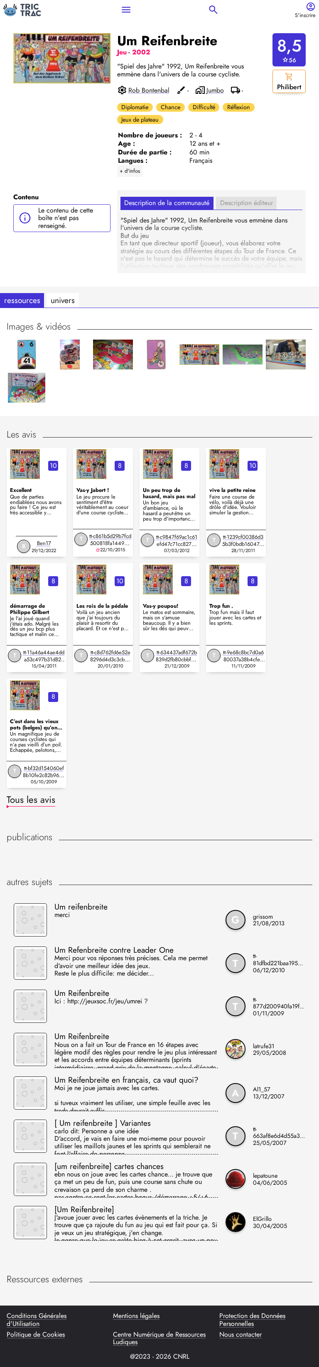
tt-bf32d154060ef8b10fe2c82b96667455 (44, 775)
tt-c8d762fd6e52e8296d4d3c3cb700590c (110, 659)
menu (126, 9)
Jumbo (215, 90)
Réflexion (238, 107)
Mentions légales (136, 1316)
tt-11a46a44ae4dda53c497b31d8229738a (43, 659)
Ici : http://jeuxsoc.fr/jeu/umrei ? (101, 1002)
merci (62, 915)
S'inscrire (305, 15)
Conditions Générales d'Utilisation (36, 1320)
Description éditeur (246, 203)
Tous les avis (31, 799)
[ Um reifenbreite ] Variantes (102, 1122)
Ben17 (44, 543)
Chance (170, 107)
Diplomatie (134, 107)
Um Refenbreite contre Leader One (114, 949)
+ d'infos (130, 171)
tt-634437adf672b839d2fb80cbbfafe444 (177, 659)
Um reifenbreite (81, 906)
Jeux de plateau (140, 119)
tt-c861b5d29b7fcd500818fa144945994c (110, 543)
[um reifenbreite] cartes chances (109, 1166)
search (213, 9)
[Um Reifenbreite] (84, 1209)
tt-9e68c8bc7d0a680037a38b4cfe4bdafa (243, 659)
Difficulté (204, 107)
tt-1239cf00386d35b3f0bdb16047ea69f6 (243, 544)
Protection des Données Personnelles (252, 1320)
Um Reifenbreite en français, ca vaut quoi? (126, 1079)
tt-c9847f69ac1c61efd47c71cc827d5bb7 (176, 544)
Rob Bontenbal (148, 90)
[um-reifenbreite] (25, 464)
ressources (22, 300)
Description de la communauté (166, 203)
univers (63, 300)
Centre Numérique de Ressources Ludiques (159, 1338)
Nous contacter (240, 1335)
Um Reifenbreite (81, 993)
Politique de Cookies (36, 1335)
